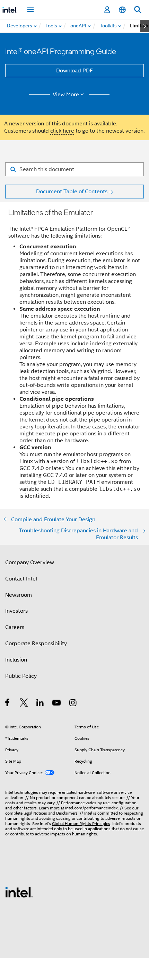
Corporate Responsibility (36, 643)
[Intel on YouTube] (57, 704)
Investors (16, 610)
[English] (122, 9)
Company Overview (29, 562)
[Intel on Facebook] (7, 704)
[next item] (144, 26)
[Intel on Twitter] (24, 704)
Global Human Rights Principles (81, 823)
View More (66, 94)
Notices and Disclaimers (55, 813)
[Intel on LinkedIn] (40, 704)
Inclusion (16, 659)
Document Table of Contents (71, 191)
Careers (14, 627)
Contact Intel (21, 578)
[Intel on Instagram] (73, 704)
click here (62, 130)
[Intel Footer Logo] (19, 891)
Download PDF (74, 70)
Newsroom (18, 595)
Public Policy (21, 676)
